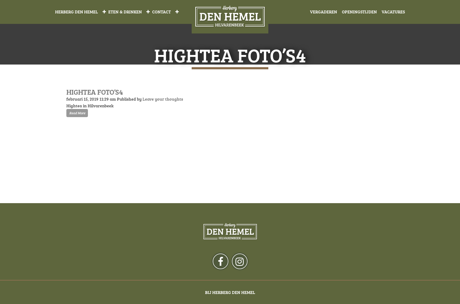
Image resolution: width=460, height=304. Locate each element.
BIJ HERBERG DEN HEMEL (230, 292)
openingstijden (359, 12)
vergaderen (323, 12)
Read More (77, 113)
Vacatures (393, 12)
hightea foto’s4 (94, 92)
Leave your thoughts (163, 99)
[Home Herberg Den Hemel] (230, 17)
